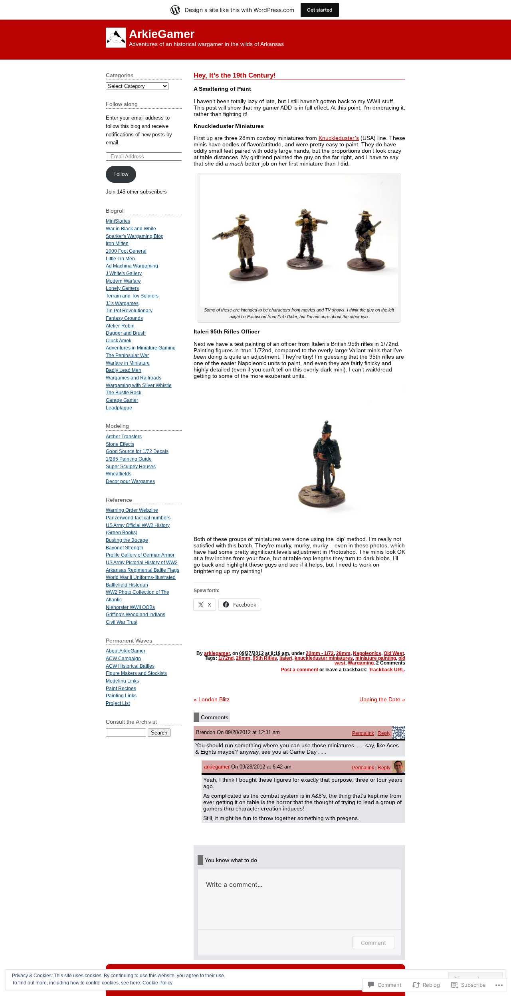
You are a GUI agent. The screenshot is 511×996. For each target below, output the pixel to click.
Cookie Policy (157, 983)
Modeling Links (122, 680)
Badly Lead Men (123, 370)
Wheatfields (118, 473)
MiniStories (118, 221)
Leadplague (119, 407)
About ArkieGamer (125, 650)
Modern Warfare (123, 280)
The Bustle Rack (123, 392)
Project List (118, 703)
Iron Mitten (117, 243)
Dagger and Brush (126, 332)
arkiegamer (217, 653)
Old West (394, 653)
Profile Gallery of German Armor (140, 554)
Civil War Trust (121, 622)
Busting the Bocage (127, 540)
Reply (384, 733)
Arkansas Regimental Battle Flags (142, 570)
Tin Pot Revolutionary (129, 310)
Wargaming (361, 663)
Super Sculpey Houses (131, 466)
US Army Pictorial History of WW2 (142, 562)
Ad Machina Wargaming (132, 265)
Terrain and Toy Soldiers (132, 295)
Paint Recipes (121, 688)
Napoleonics (367, 653)
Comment (373, 942)
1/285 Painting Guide (129, 458)
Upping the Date (382, 699)
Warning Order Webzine (132, 510)
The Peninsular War (127, 355)
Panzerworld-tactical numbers (138, 517)
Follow (120, 174)
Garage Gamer (122, 400)
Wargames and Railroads (133, 377)
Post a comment (299, 669)
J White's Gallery (124, 273)
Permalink (363, 733)
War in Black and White (131, 228)
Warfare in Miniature (128, 362)
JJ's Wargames (122, 303)
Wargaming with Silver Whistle (139, 385)
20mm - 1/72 (320, 653)
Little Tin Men (120, 258)
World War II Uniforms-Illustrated (141, 577)
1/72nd (226, 658)
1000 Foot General (126, 250)
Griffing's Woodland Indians (135, 614)
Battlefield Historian (127, 584)
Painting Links (121, 695)
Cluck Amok (118, 340)
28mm (343, 653)
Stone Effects (120, 444)
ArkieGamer (161, 34)
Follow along (122, 104)
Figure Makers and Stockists (136, 673)
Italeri (285, 658)
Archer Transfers (124, 436)
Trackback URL (386, 669)
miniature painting (375, 658)
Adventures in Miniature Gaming (141, 347)
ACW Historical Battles (130, 666)
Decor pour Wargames (130, 481)
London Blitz (212, 699)
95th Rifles (265, 658)
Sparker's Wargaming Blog (135, 236)
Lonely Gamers (122, 288)
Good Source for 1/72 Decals (137, 451)
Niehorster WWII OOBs (130, 607)
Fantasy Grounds (124, 318)
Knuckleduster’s (339, 138)
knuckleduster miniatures (324, 658)
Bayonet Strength (124, 547)
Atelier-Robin (120, 325)
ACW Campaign (123, 658)
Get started (320, 10)
